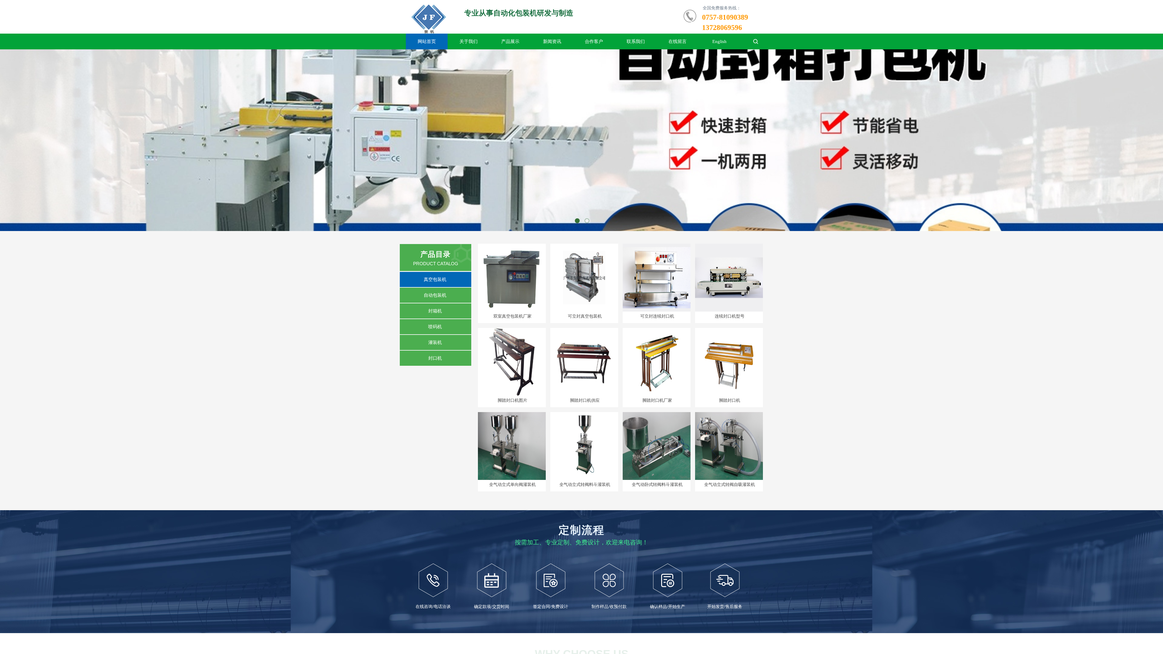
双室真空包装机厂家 (512, 316)
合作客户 (594, 41)
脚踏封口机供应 (585, 400)
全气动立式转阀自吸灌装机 (729, 484)
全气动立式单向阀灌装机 (512, 484)
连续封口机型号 (729, 316)
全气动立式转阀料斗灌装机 (584, 484)
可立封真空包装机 (585, 316)
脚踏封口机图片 (512, 400)
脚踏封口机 (729, 400)
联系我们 (636, 41)
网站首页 (427, 41)
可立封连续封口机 (657, 316)
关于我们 (468, 41)
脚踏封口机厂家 (657, 400)
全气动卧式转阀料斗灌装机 (657, 484)
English (719, 41)
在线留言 (677, 41)
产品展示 (510, 41)
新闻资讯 (552, 41)
